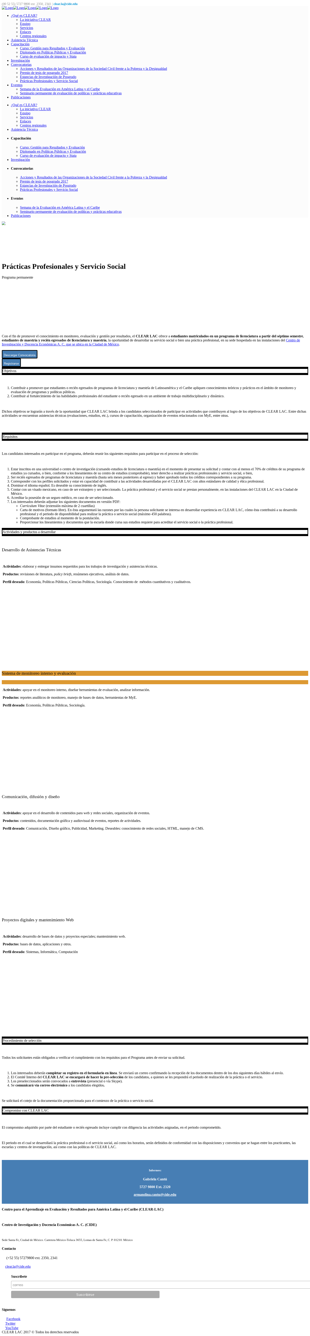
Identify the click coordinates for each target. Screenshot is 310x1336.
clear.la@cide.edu (66, 4)
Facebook (13, 1319)
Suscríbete (19, 1276)
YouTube (11, 1328)
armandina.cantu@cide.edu (155, 1194)
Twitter (10, 1323)
